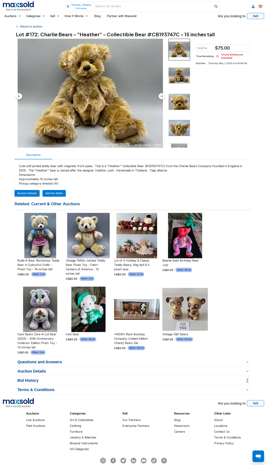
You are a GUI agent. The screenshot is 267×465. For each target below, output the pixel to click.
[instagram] (103, 460)
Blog (97, 16)
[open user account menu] (253, 6)
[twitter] (123, 460)
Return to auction (31, 26)
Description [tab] (33, 154)
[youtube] (143, 460)
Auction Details (27, 193)
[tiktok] (153, 460)
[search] (216, 6)
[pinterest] (164, 460)
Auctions (10, 16)
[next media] (162, 96)
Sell (52, 16)
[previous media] (19, 96)
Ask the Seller (54, 193)
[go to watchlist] (260, 6)
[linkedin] (133, 460)
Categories (33, 16)
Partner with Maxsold (121, 16)
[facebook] (113, 460)
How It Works (74, 16)
